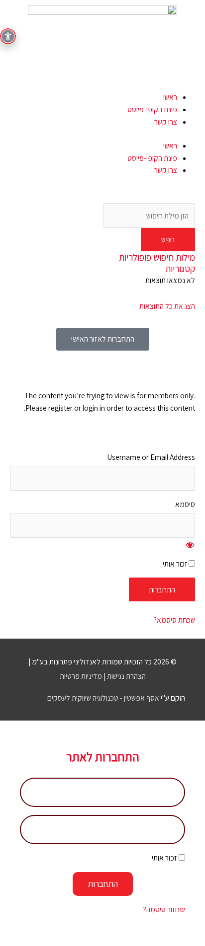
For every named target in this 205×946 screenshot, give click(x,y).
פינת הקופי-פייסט (152, 109)
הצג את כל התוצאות (167, 306)
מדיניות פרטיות (81, 676)
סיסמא (185, 504)
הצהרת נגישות (126, 676)
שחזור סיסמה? (164, 909)
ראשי (170, 97)
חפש (168, 239)
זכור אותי (176, 564)
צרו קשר (165, 122)
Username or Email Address (151, 457)
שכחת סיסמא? (174, 620)
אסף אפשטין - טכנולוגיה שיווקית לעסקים (103, 698)
